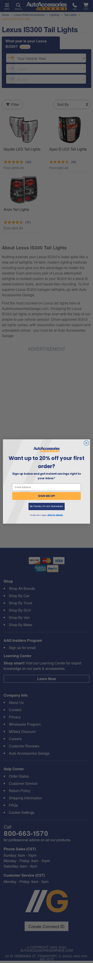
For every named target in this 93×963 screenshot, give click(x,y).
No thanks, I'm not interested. (46, 506)
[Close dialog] (86, 443)
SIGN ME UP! (46, 496)
